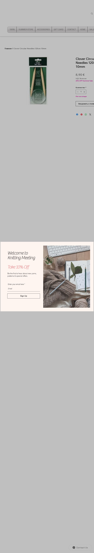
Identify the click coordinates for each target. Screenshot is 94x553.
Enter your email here (16, 284)
